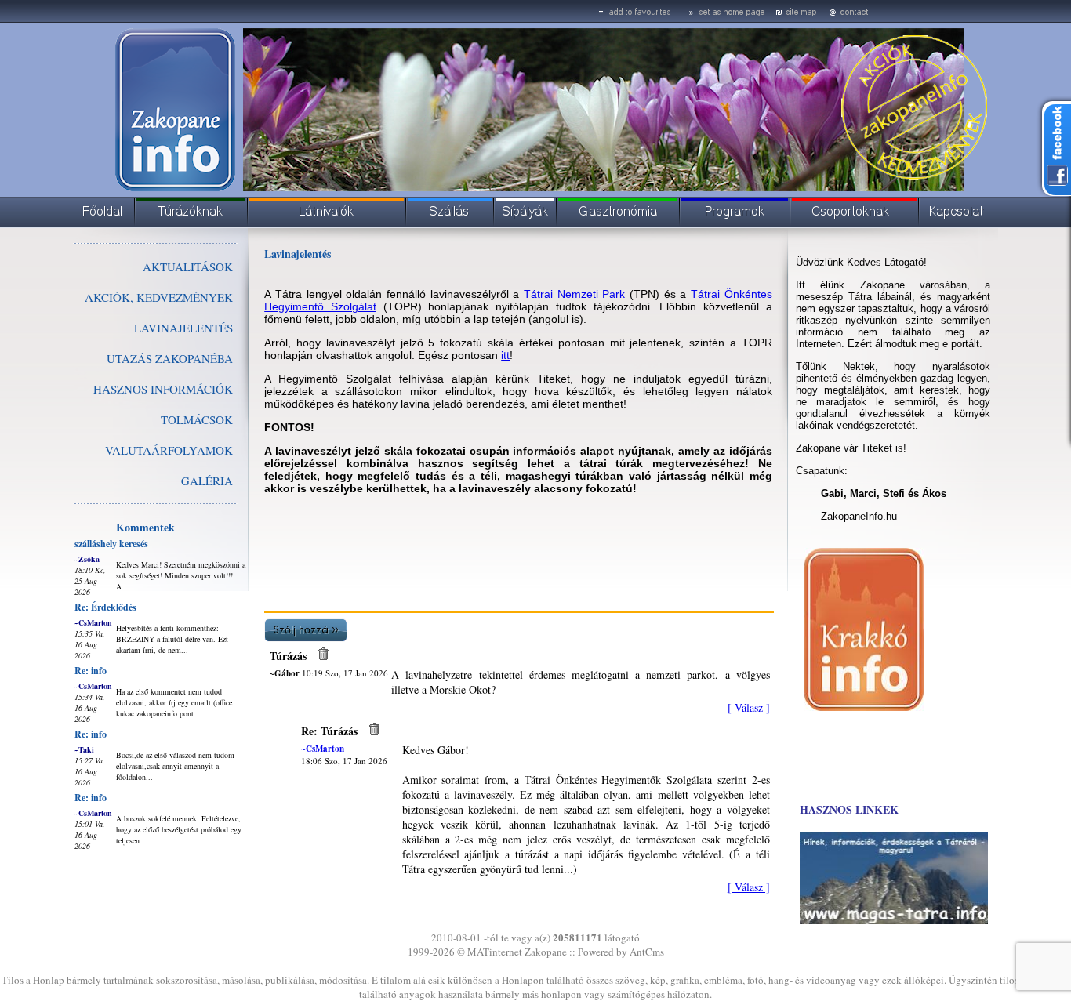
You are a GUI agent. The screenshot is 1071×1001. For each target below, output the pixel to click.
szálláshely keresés (111, 543)
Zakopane (546, 952)
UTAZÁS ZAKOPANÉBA (170, 358)
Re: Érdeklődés (105, 607)
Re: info (90, 670)
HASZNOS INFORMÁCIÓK (163, 389)
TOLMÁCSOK (197, 419)
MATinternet (494, 952)
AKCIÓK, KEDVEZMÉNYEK (159, 297)
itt (505, 355)
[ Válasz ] (749, 707)
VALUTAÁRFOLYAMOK (169, 450)
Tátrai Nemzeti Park (574, 294)
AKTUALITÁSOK (188, 266)
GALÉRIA (207, 480)
